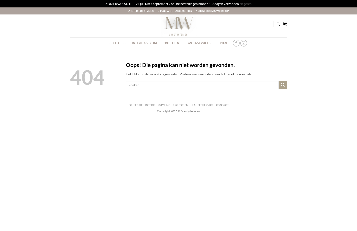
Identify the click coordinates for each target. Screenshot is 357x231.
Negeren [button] (245, 4)
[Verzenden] (283, 85)
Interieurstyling (145, 43)
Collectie (116, 43)
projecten (171, 43)
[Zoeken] (278, 24)
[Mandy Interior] (178, 25)
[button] (285, 24)
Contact (223, 43)
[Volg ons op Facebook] (236, 43)
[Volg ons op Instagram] (243, 43)
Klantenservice (197, 43)
